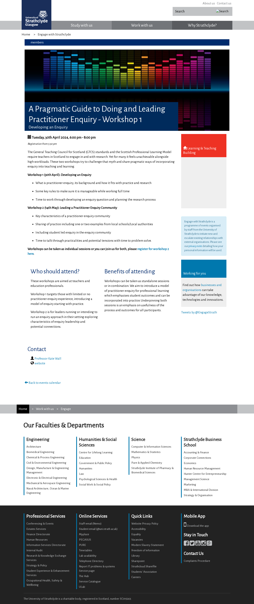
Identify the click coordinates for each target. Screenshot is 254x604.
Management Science (196, 479)
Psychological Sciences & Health (98, 479)
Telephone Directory (91, 561)
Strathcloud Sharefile (144, 566)
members (37, 42)
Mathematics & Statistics (146, 452)
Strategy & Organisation (198, 495)
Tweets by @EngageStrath (199, 312)
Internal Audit (34, 550)
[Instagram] (203, 544)
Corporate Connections (197, 457)
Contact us (224, 3)
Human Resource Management (202, 468)
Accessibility (138, 528)
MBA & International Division (201, 489)
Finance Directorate (38, 534)
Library (135, 555)
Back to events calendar (44, 382)
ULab (82, 586)
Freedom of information (145, 550)
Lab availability (87, 555)
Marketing (190, 484)
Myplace (84, 534)
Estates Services (36, 528)
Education (85, 457)
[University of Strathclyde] (36, 15)
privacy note (195, 246)
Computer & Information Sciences (151, 446)
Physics (135, 457)
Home (26, 34)
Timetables (85, 550)
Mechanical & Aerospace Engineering (48, 483)
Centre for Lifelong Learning (96, 452)
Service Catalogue (90, 581)
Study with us (81, 25)
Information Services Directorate (46, 545)
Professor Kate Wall (48, 358)
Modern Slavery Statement (147, 545)
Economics (190, 463)
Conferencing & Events (40, 523)
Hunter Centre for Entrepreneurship (205, 473)
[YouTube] (197, 544)
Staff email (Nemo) (90, 523)
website (40, 363)
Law (81, 473)
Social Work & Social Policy (95, 484)
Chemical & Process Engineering (45, 457)
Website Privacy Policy (144, 523)
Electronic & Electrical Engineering (46, 477)
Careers (136, 577)
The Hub (84, 576)
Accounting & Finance (196, 452)
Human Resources (37, 539)
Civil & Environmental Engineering (46, 462)
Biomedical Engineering (40, 452)
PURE (82, 545)
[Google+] (209, 544)
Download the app (197, 525)
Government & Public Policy (95, 463)
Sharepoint (137, 561)
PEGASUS (85, 539)
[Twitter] (192, 544)
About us (209, 3)
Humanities (85, 468)
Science (138, 439)
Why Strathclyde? (202, 25)
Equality (136, 534)
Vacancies (137, 539)
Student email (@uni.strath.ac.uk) (98, 528)
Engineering (37, 439)
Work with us (142, 25)
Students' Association (144, 571)
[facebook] (186, 544)
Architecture (33, 446)
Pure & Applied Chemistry (146, 462)
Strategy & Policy (36, 565)
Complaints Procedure (197, 560)
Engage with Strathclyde (54, 34)
